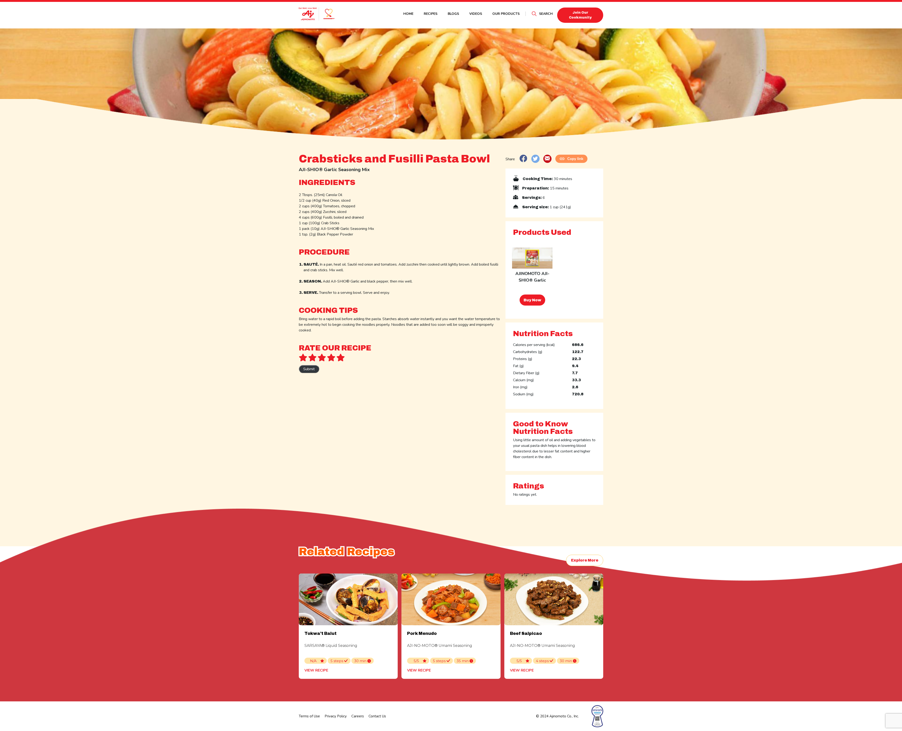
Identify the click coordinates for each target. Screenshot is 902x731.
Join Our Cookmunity (580, 15)
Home (408, 14)
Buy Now (532, 300)
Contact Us (377, 716)
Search (546, 14)
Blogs (453, 14)
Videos (475, 14)
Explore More (584, 560)
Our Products (506, 14)
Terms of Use (309, 716)
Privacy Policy (336, 716)
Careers (357, 716)
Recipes (430, 14)
